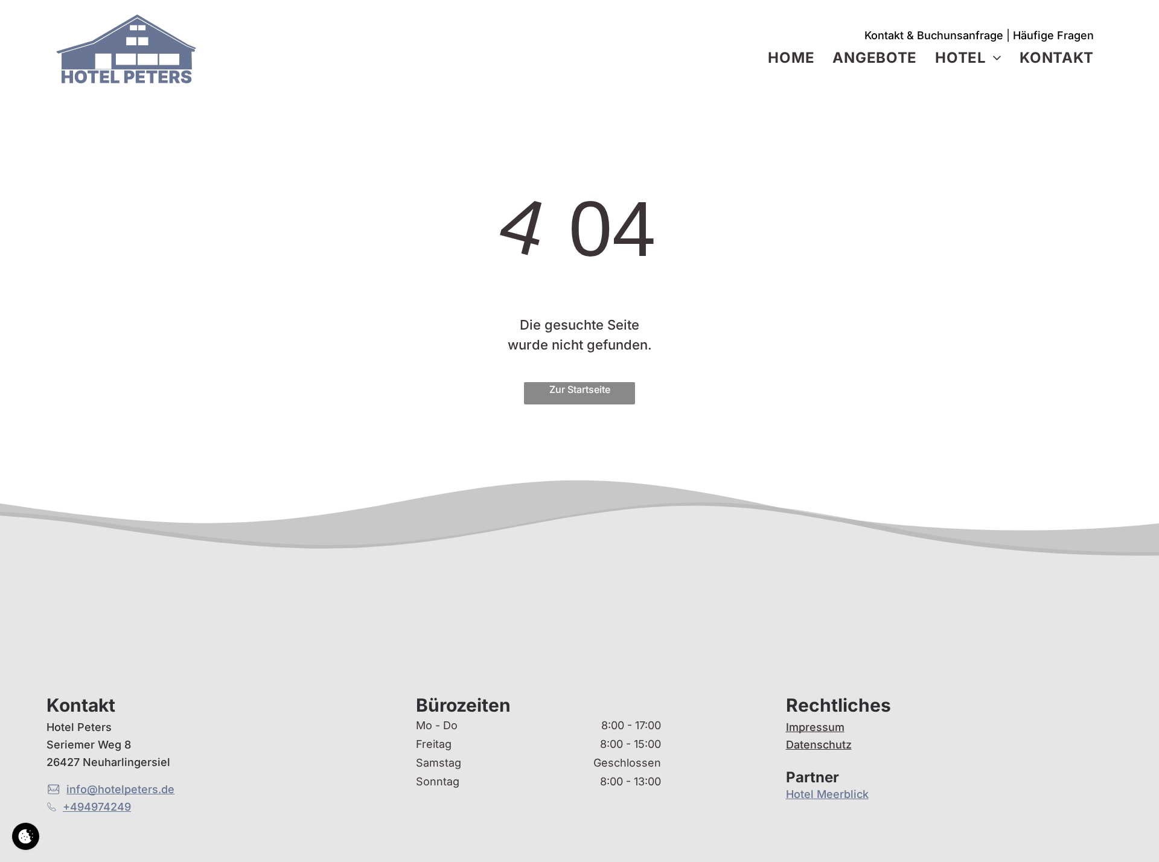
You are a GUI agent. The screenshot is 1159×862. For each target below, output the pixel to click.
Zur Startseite (579, 389)
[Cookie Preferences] (25, 836)
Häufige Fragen (1053, 35)
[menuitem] (791, 58)
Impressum (815, 727)
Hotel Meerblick (827, 794)
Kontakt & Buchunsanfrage (933, 35)
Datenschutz (819, 744)
